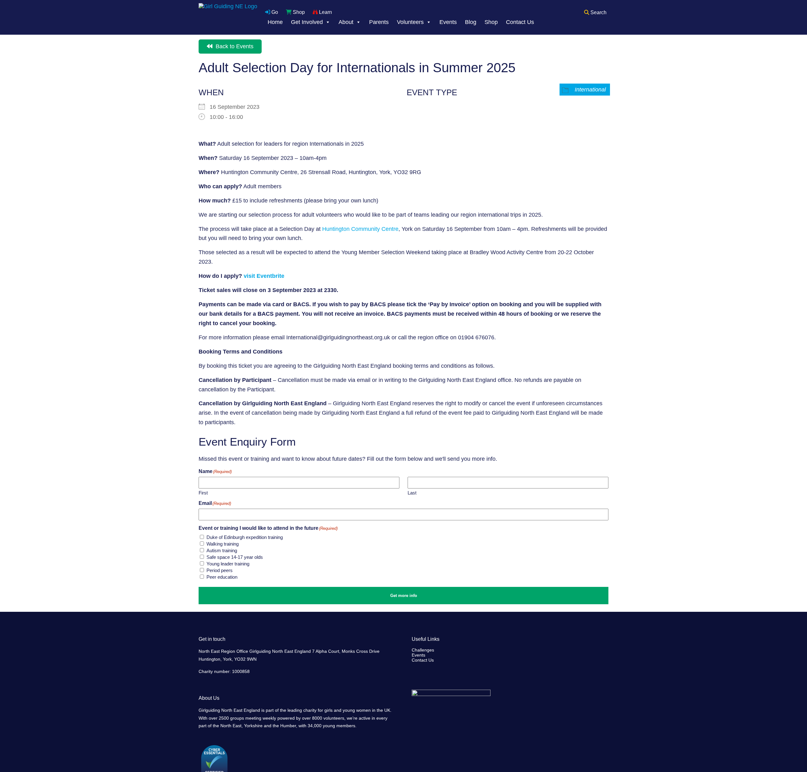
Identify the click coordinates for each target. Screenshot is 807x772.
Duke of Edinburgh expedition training (244, 537)
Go (274, 12)
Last (412, 492)
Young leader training (227, 563)
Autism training (221, 550)
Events (448, 22)
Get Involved (307, 22)
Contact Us (520, 22)
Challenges (423, 649)
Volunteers (410, 22)
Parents (379, 22)
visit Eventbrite (265, 276)
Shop (298, 12)
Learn (325, 12)
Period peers (219, 570)
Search (598, 12)
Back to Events (233, 46)
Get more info (403, 595)
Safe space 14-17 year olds (234, 557)
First (203, 492)
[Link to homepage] (228, 17)
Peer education (221, 577)
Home (275, 22)
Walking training (222, 544)
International (590, 89)
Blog (470, 22)
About (346, 22)
